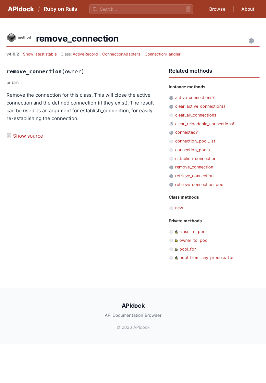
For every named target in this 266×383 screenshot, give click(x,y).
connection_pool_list (195, 141)
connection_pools (192, 149)
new (179, 207)
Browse (217, 9)
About (247, 9)
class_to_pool (193, 231)
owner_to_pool (194, 240)
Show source (28, 136)
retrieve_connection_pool (199, 184)
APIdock (21, 9)
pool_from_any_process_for (206, 257)
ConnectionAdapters (121, 54)
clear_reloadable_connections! (204, 123)
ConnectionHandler (163, 54)
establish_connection (195, 158)
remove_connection (194, 167)
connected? (186, 132)
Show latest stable (40, 54)
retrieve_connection (194, 175)
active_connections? (194, 97)
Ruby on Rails (60, 9)
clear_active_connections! (200, 106)
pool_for (187, 249)
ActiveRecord (85, 54)
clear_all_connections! (196, 115)
